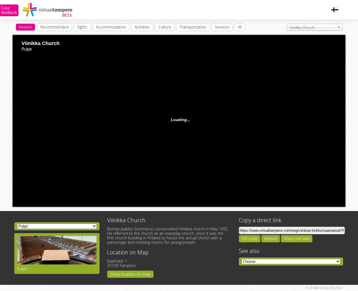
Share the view (297, 238)
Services (222, 27)
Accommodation (111, 27)
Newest (25, 27)
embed (270, 238)
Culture (164, 27)
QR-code (250, 238)
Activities (142, 27)
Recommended (55, 27)
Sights (82, 27)
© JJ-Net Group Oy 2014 (324, 288)
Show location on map (130, 274)
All (240, 27)
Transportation (193, 27)
